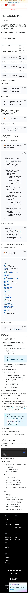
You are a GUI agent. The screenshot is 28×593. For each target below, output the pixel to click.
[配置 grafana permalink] (13, 335)
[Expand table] (25, 42)
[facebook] (17, 570)
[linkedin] (14, 570)
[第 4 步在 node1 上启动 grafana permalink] (25, 244)
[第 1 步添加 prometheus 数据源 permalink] (25, 342)
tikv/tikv (18, 408)
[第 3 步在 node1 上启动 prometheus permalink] (11, 137)
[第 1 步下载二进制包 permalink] (17, 80)
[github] (7, 570)
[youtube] (15, 573)
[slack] (20, 570)
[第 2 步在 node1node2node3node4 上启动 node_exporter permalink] (15, 113)
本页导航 (13, 9)
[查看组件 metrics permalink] (16, 440)
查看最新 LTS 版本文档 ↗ (14, 2)
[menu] (2, 5)
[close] (25, 584)
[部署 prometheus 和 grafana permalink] (2, 35)
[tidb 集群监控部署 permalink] (22, 16)
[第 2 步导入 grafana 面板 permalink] (20, 390)
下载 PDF (5, 20)
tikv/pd (24, 408)
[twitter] (10, 570)
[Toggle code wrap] (23, 87)
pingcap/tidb (10, 408)
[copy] (25, 87)
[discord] (12, 573)
